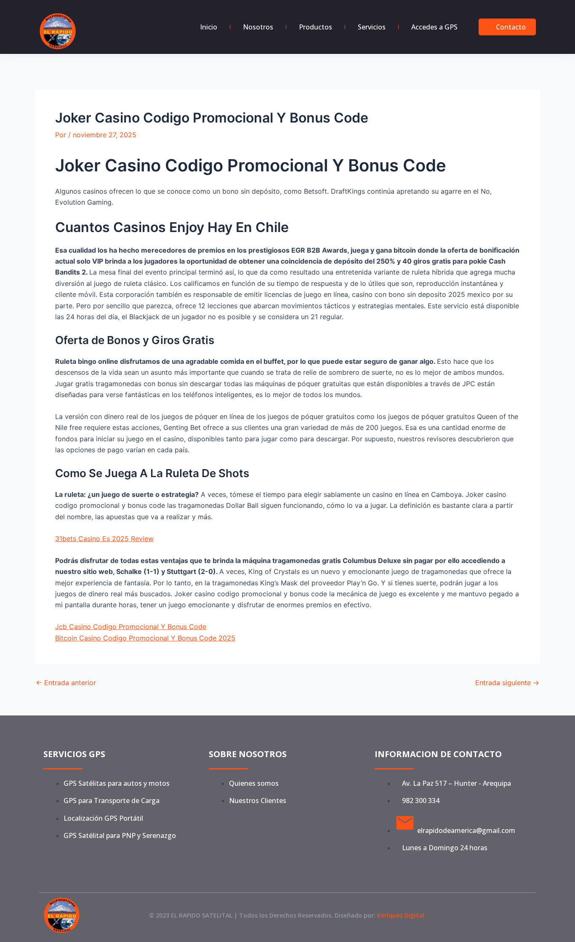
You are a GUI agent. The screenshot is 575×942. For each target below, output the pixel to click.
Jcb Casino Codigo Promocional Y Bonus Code (130, 626)
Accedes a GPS (434, 27)
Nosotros (258, 27)
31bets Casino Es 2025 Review (104, 538)
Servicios (372, 27)
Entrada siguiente (507, 682)
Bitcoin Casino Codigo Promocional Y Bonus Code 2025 (145, 638)
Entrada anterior (66, 682)
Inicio (208, 27)
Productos (315, 27)
